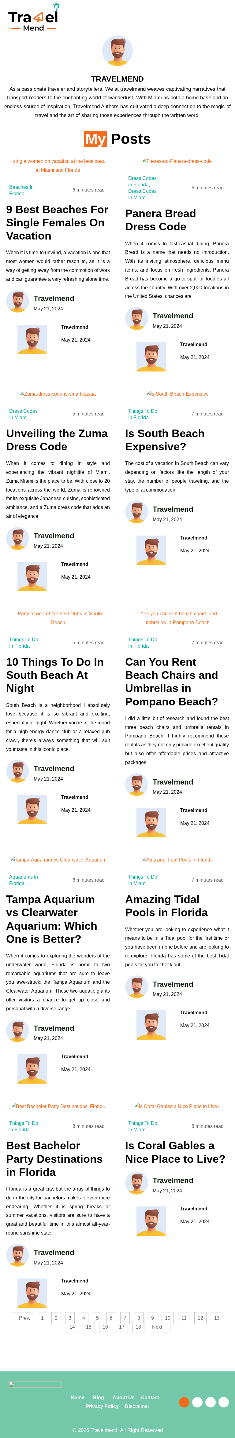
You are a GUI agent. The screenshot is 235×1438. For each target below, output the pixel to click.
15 (90, 1325)
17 (123, 1325)
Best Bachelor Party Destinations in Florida (54, 1158)
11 (185, 1316)
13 (218, 1316)
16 (106, 1325)
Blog (98, 1397)
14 (73, 1325)
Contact (152, 1397)
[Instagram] (210, 1402)
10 (169, 1316)
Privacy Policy (102, 1406)
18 (139, 1325)
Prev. (24, 1318)
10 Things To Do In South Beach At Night (55, 675)
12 (202, 1316)
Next (157, 1327)
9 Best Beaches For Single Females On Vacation (57, 222)
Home (78, 1397)
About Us (124, 1397)
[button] (180, 22)
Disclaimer (137, 1406)
